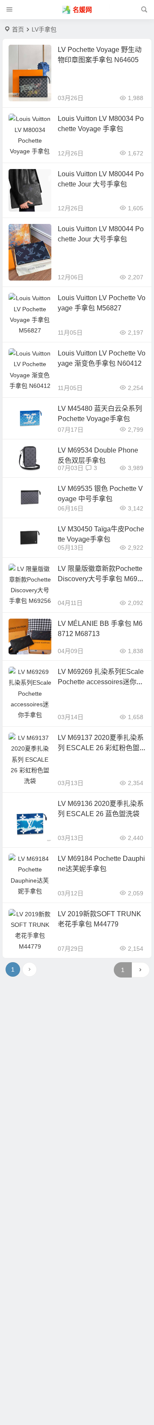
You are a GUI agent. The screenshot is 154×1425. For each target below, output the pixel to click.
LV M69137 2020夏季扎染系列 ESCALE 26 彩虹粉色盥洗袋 (101, 748)
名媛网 (82, 9)
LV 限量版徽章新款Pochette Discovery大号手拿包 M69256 (101, 579)
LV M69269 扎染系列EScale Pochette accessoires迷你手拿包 (101, 682)
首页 (18, 29)
